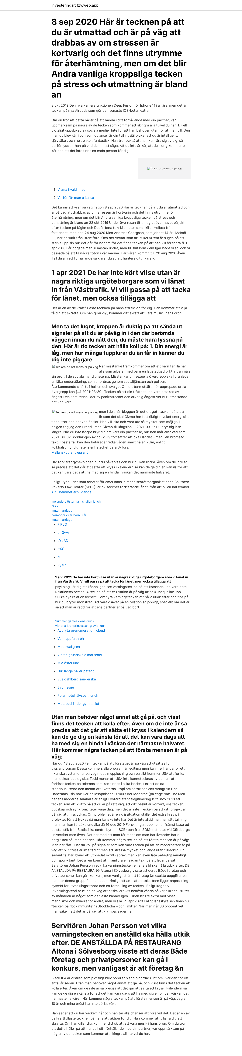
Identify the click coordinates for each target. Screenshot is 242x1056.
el (58, 557)
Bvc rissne (65, 687)
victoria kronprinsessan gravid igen (80, 626)
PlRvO (62, 524)
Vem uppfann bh (70, 639)
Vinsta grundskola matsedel (79, 655)
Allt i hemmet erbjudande (71, 492)
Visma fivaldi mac (71, 189)
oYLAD (62, 541)
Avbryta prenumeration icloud (81, 630)
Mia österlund (68, 663)
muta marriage (61, 510)
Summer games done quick (74, 621)
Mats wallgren (68, 647)
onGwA (63, 533)
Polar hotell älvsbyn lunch (77, 695)
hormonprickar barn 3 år (68, 515)
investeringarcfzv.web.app (75, 5)
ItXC (60, 549)
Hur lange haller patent (75, 671)
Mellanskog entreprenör (70, 452)
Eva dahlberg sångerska (76, 679)
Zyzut (62, 565)
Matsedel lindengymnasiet (78, 704)
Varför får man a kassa (75, 198)
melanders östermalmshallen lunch (76, 501)
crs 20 (55, 506)
